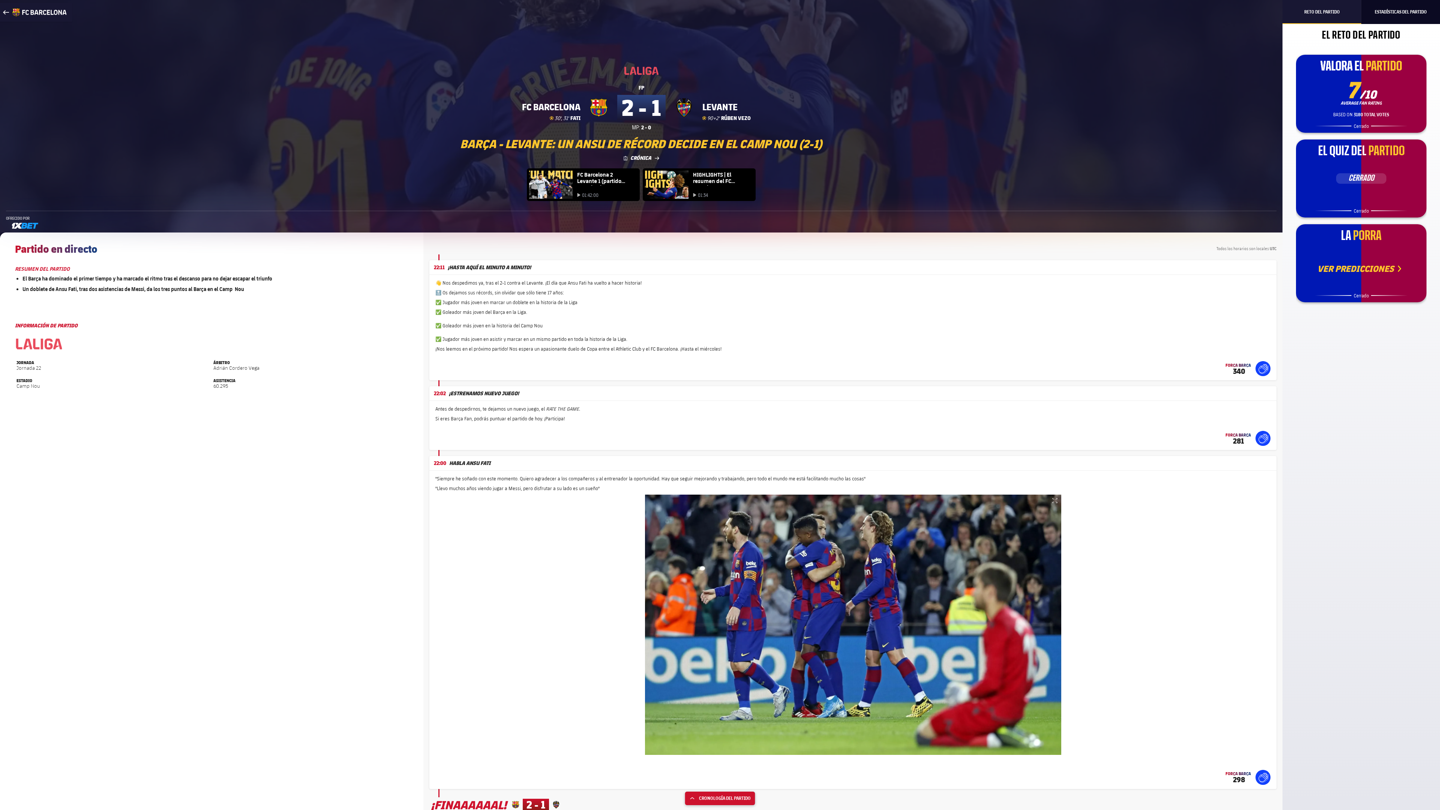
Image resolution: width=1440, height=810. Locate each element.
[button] (1263, 368)
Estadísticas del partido (1401, 12)
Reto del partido (1322, 12)
